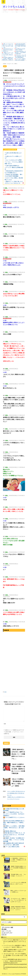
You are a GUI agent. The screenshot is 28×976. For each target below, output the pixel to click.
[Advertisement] (14, 27)
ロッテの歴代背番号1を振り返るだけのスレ (15, 959)
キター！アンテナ (6, 931)
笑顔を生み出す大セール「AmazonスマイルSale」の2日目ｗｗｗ (7, 50)
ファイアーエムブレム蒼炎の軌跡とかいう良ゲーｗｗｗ (18, 883)
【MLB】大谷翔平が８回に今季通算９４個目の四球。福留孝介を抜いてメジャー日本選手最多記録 (18, 768)
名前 (5, 723)
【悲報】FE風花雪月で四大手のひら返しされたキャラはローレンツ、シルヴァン (18, 908)
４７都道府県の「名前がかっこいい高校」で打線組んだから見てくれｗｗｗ (18, 860)
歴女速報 (4, 929)
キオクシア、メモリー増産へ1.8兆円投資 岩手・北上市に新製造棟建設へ (20, 56)
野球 (5, 692)
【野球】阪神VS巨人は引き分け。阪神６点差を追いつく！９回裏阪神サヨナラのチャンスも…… (18, 754)
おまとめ (4, 934)
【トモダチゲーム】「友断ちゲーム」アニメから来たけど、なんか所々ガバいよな (18, 900)
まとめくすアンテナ (7, 933)
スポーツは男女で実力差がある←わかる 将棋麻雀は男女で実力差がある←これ (16, 793)
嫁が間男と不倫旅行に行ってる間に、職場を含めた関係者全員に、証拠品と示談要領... (7, 59)
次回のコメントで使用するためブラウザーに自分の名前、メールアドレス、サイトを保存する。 (14, 731)
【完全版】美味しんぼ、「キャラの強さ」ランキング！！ (18, 875)
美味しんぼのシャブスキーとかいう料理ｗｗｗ (18, 891)
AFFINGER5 (23, 973)
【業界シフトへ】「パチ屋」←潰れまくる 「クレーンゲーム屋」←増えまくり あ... (7, 54)
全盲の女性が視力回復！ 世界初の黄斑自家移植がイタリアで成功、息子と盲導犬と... (20, 45)
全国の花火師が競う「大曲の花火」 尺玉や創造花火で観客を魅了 (20, 52)
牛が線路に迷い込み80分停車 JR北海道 (20, 49)
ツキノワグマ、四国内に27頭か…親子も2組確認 (20, 59)
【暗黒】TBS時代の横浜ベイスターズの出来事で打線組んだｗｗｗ (18, 868)
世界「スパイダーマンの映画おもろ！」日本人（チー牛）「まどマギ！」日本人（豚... (7, 45)
